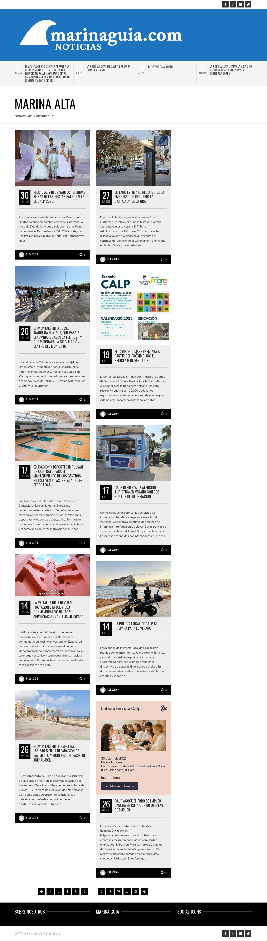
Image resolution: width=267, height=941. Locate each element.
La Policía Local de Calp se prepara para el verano (108, 68)
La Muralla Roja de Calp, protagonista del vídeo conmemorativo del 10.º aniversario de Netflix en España (58, 609)
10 (118, 891)
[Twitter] (248, 4)
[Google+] (233, 4)
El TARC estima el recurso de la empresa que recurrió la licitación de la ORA (139, 196)
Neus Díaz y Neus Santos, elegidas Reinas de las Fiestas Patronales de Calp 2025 (59, 196)
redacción (32, 254)
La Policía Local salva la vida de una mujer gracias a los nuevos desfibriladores (232, 69)
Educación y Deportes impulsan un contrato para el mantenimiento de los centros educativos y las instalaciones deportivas (58, 475)
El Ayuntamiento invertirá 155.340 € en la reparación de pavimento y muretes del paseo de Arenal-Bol (59, 753)
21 (135, 891)
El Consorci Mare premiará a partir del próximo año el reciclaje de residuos (137, 356)
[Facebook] (225, 4)
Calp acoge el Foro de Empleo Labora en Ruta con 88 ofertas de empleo (139, 805)
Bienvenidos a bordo (161, 66)
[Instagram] (240, 4)
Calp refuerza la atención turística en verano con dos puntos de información (137, 492)
